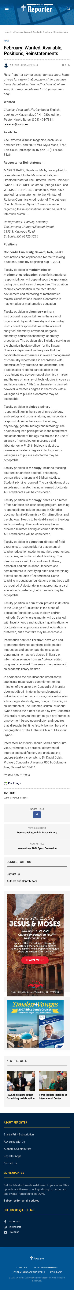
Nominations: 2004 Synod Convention (37, 848)
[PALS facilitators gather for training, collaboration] (21, 1081)
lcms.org (22, 1267)
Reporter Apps (12, 1156)
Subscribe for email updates (21, 1200)
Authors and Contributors (22, 881)
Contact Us (13, 873)
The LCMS (14, 65)
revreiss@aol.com (16, 124)
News (6, 41)
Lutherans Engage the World (28, 1272)
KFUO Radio (56, 1272)
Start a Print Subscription (19, 1134)
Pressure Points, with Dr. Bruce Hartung (37, 832)
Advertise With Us (14, 1141)
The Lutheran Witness (44, 1267)
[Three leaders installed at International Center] (53, 1081)
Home (6, 32)
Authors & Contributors (17, 1148)
